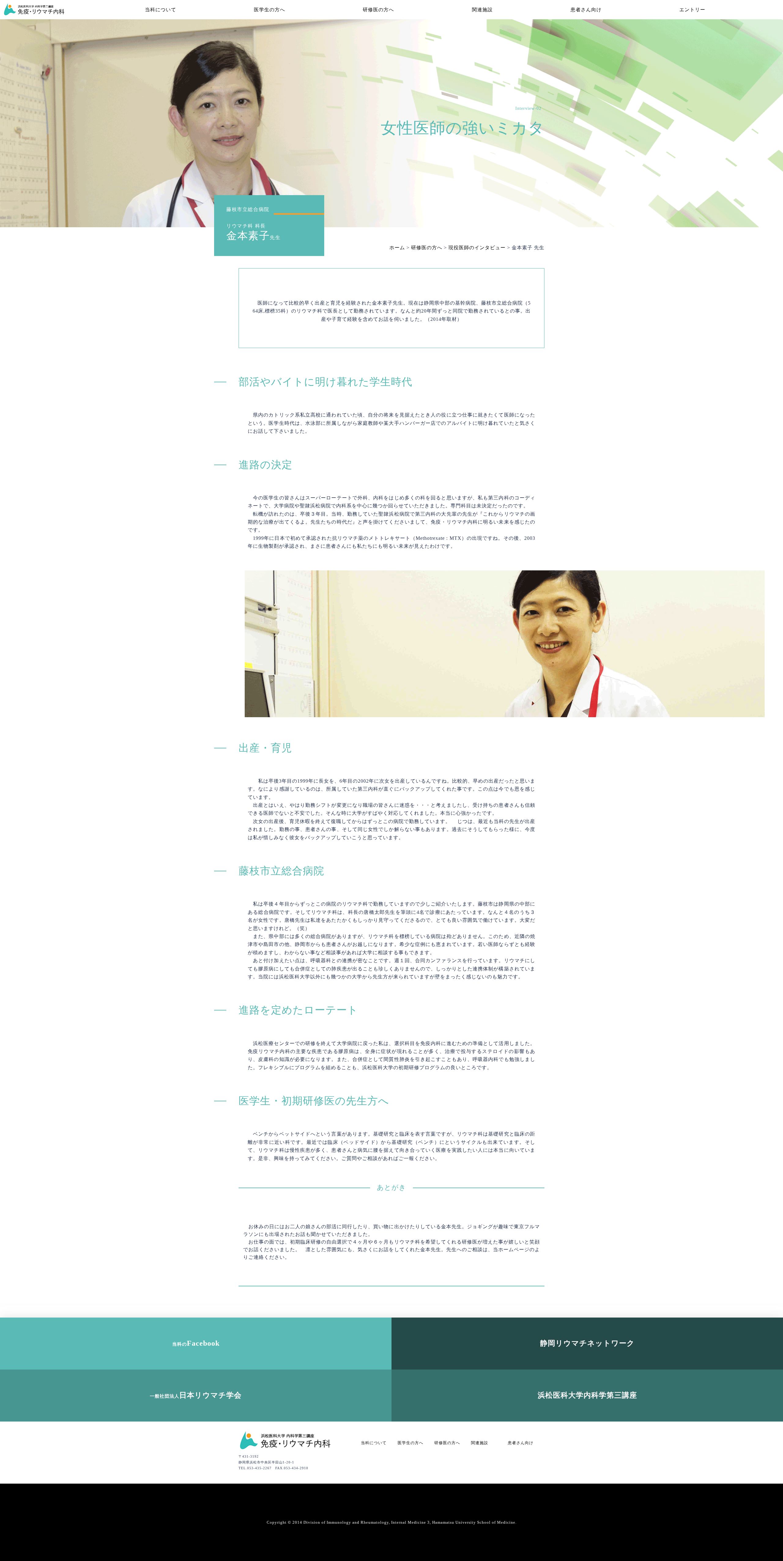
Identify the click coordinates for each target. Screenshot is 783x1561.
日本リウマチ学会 (196, 1395)
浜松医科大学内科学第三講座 (587, 1395)
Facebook (196, 1343)
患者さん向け (586, 9)
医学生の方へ (269, 9)
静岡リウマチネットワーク (587, 1343)
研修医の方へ (378, 9)
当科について (160, 9)
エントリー (692, 9)
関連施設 (482, 9)
